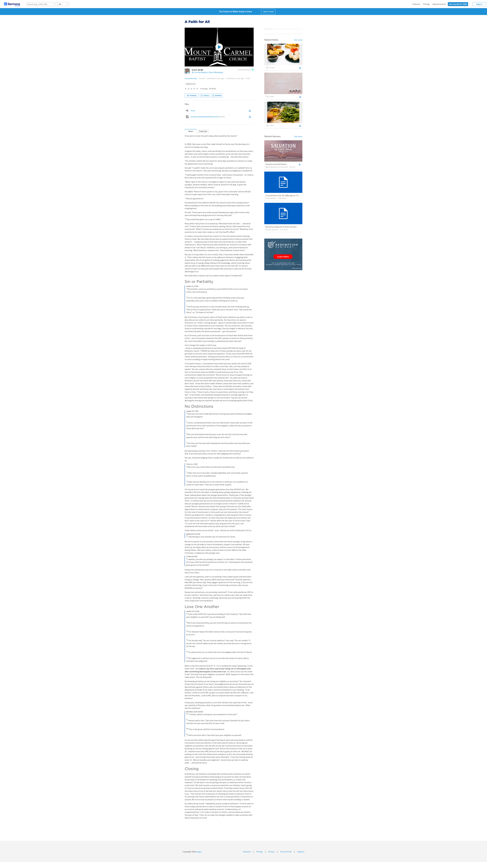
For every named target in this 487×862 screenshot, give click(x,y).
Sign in (479, 4)
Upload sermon (439, 4)
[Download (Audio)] (250, 111)
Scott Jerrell (197, 69)
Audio (193, 110)
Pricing (426, 4)
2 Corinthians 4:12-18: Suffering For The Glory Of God (288, 195)
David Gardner (271, 198)
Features (416, 4)
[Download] (300, 68)
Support (300, 851)
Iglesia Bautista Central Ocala (277, 167)
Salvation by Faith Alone (276, 164)
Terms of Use (286, 851)
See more (298, 40)
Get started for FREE (458, 4)
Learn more (268, 11)
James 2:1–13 (190, 84)
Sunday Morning (191, 78)
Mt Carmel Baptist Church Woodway (207, 72)
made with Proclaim (244, 70)
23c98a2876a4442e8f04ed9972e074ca (207, 117)
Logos (199, 851)
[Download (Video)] (250, 117)
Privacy (271, 851)
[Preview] (299, 164)
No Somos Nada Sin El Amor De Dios (281, 227)
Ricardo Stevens (272, 229)
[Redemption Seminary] (283, 254)
